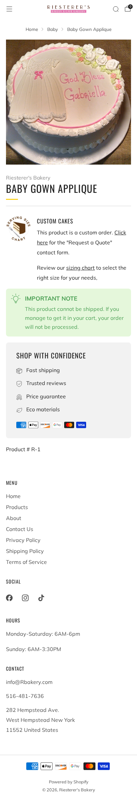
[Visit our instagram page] (25, 598)
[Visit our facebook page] (9, 598)
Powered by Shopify (68, 781)
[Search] (115, 9)
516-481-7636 (25, 696)
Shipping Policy (25, 551)
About (13, 518)
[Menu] (9, 9)
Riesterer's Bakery (28, 177)
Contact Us (19, 529)
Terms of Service (26, 562)
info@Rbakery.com (29, 682)
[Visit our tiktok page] (41, 598)
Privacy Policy (23, 540)
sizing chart (80, 267)
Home (13, 496)
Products (17, 507)
